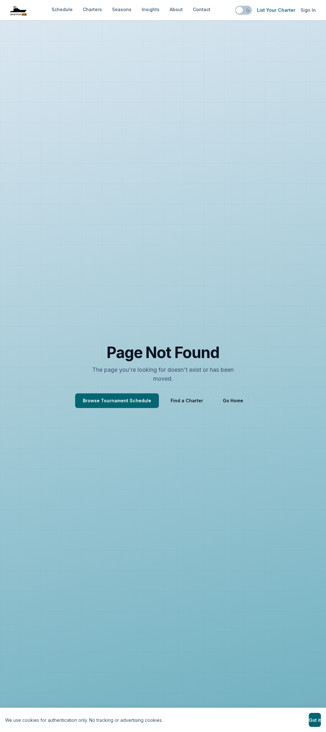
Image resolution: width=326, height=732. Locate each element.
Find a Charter (187, 400)
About (176, 9)
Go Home (233, 400)
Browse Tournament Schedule (117, 400)
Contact (201, 9)
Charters (92, 9)
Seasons (121, 9)
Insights (150, 9)
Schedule (62, 9)
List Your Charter (276, 10)
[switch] (243, 10)
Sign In (308, 10)
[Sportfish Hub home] (18, 10)
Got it (315, 720)
